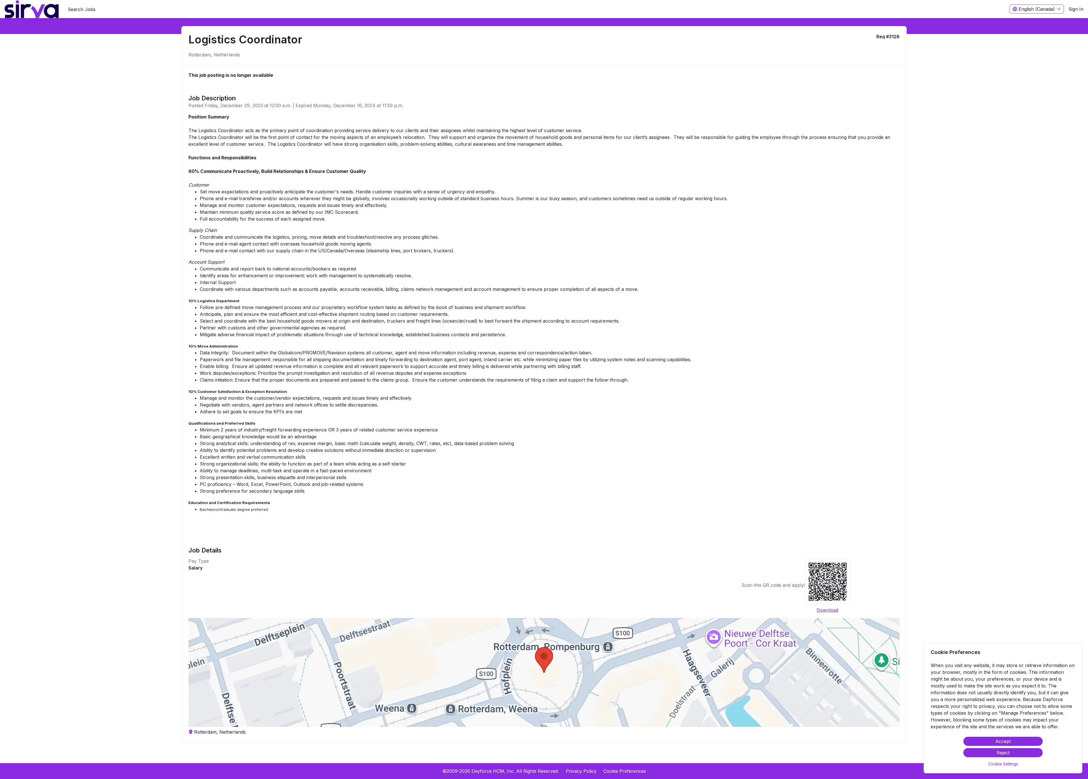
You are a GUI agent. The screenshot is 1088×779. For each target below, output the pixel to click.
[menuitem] (32, 9)
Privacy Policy (581, 771)
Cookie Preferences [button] (624, 771)
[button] (544, 672)
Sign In (1075, 9)
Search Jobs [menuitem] (81, 9)
